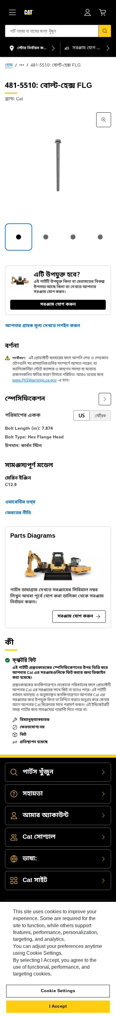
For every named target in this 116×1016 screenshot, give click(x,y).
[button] (42, 326)
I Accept (58, 1007)
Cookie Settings (58, 991)
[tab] (18, 237)
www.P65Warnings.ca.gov (34, 380)
